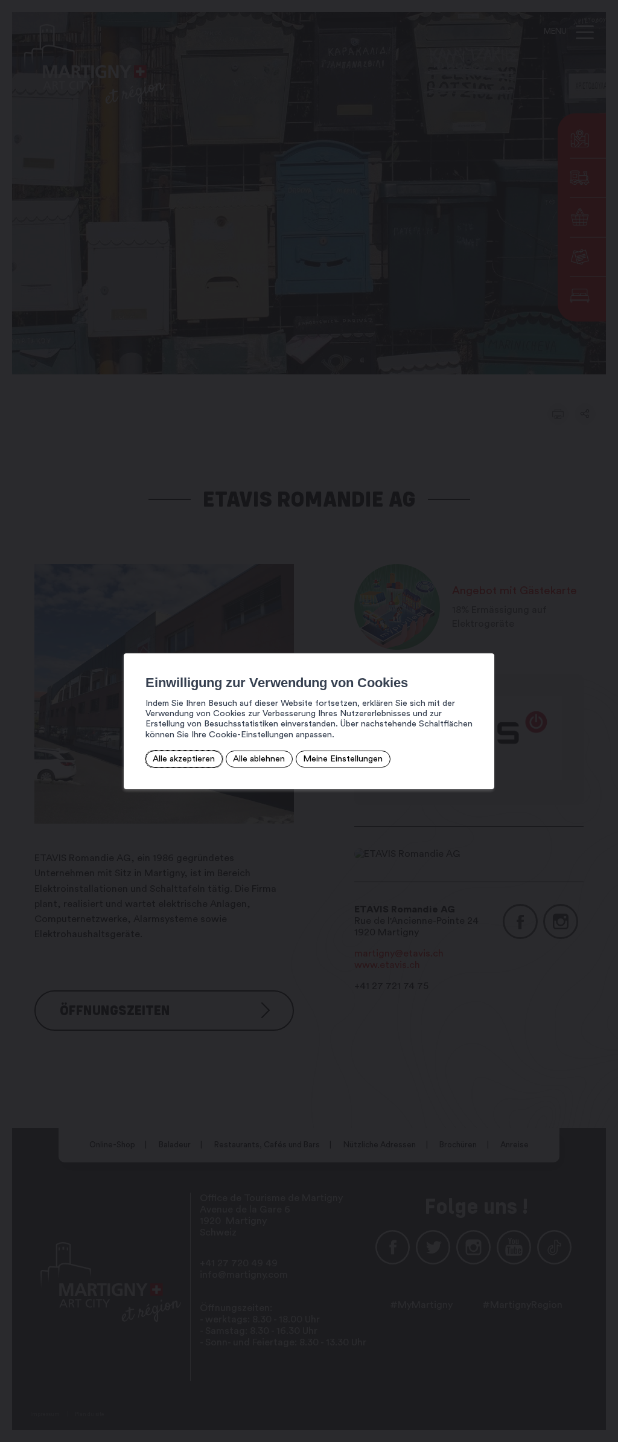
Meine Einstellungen (343, 758)
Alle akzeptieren (184, 758)
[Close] (483, 640)
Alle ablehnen (259, 758)
